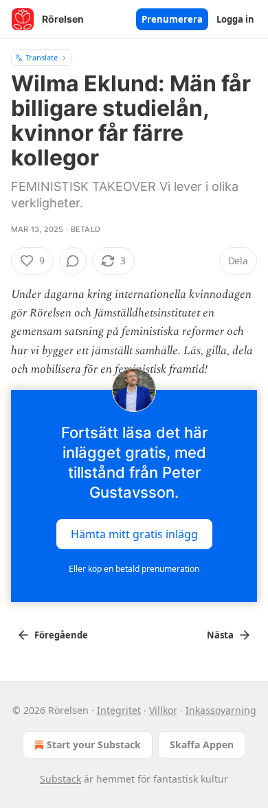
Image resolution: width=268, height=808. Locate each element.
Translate (41, 57)
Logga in (235, 19)
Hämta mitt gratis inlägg (134, 534)
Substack (60, 778)
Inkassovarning (221, 710)
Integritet (119, 710)
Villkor (163, 710)
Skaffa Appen (202, 744)
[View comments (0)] (73, 261)
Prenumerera (172, 19)
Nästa (220, 635)
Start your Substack (94, 744)
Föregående (61, 635)
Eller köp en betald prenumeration (134, 569)
